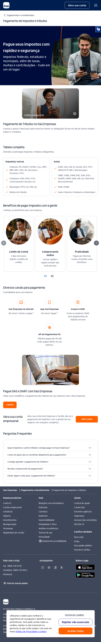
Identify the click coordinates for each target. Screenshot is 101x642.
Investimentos (9, 520)
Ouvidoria (7, 570)
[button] (77, 5)
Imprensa (43, 515)
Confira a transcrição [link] (34, 114)
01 (45, 276)
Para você (79, 537)
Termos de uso (45, 532)
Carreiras (43, 511)
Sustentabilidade (46, 520)
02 (52, 276)
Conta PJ (7, 503)
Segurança (79, 515)
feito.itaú (43, 507)
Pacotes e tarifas (82, 549)
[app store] (85, 567)
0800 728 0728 (14, 565)
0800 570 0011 (20, 570)
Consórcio (7, 511)
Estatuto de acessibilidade (54, 541)
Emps (76, 541)
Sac (4, 565)
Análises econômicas (48, 528)
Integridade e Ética (48, 524)
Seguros (7, 515)
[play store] (85, 575)
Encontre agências (83, 511)
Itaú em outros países (16, 583)
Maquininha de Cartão (13, 532)
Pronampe (8, 528)
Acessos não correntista (85, 520)
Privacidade (44, 536)
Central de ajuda (82, 503)
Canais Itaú (79, 507)
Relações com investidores (51, 503)
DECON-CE (79, 524)
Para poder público (83, 545)
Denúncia (7, 574)
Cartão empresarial (12, 507)
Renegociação (9, 524)
